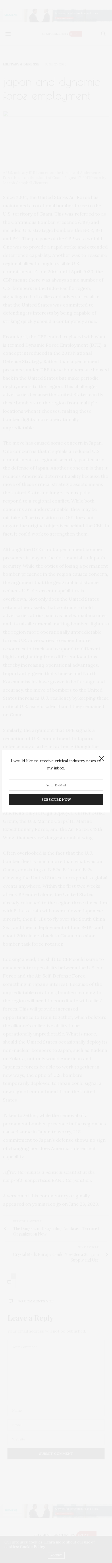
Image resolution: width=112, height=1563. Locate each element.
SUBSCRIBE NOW (56, 800)
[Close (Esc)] (101, 759)
